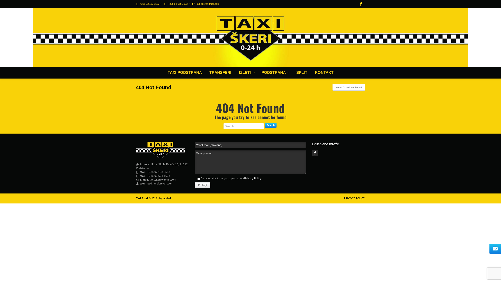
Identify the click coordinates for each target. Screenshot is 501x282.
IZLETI (245, 72)
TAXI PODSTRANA (185, 72)
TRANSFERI (220, 72)
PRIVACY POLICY (354, 198)
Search (271, 125)
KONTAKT (324, 72)
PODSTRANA (273, 72)
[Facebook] (361, 4)
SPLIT (301, 72)
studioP (167, 198)
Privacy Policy (252, 178)
